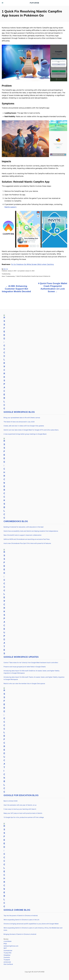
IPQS (5, 943)
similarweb (7, 962)
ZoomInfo (7, 957)
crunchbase (7, 941)
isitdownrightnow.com (11, 946)
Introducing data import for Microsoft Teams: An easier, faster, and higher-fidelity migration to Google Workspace (34, 678)
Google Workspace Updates (21, 657)
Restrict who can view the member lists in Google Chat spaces (24, 683)
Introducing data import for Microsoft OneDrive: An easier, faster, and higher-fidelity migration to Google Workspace (31, 672)
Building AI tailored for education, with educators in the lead (23, 527)
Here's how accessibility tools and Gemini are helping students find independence (31, 531)
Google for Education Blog (21, 795)
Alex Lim (5, 269)
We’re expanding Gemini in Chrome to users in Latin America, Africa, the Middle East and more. (33, 929)
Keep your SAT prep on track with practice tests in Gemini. (23, 813)
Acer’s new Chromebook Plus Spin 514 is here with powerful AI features (27, 543)
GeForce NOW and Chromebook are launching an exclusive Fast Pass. (27, 539)
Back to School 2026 (10, 801)
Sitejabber (7, 955)
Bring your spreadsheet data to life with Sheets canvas (22, 417)
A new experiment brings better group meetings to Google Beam (25, 434)
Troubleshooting (6, 274)
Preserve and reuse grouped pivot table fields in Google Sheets (25, 667)
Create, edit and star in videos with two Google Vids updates (24, 426)
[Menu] (2, 3)
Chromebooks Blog (16, 521)
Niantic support (10, 207)
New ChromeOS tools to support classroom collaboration (22, 535)
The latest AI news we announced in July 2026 (19, 422)
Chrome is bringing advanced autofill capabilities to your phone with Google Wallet (31, 924)
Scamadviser (8, 950)
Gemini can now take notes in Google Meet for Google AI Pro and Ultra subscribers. (31, 430)
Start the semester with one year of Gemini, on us (20, 805)
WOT (5, 948)
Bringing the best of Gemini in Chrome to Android (20, 934)
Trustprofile (7, 953)
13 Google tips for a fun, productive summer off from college (24, 817)
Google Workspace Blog (19, 412)
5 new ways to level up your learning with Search (20, 809)
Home (3, 276)
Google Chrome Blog (17, 910)
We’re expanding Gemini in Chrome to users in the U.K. (22, 920)
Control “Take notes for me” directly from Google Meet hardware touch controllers (31, 662)
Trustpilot (7, 960)
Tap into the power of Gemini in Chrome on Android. (21, 915)
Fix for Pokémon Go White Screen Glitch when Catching (32, 264)
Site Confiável (8, 964)
